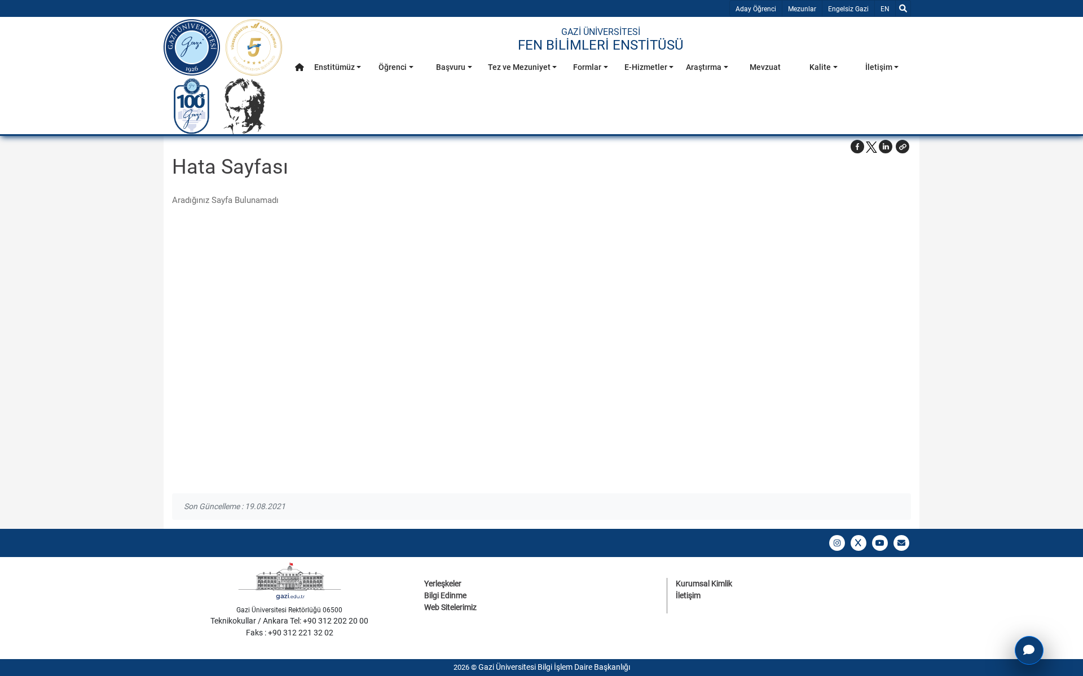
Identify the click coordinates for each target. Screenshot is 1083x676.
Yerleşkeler (442, 583)
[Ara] (903, 8)
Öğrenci (392, 67)
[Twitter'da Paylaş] (871, 146)
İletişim (878, 67)
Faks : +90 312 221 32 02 (289, 632)
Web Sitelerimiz (450, 607)
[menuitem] (299, 70)
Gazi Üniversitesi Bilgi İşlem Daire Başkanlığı (554, 666)
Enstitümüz (334, 67)
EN (887, 9)
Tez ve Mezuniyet (519, 67)
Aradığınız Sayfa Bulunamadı (225, 200)
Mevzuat (765, 67)
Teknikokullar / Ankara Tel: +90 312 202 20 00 (289, 620)
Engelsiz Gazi (848, 9)
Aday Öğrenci (756, 9)
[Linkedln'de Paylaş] (885, 146)
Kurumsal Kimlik (704, 583)
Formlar (587, 67)
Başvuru (450, 67)
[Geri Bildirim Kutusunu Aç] (1029, 650)
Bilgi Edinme (445, 595)
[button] (299, 67)
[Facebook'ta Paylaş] (857, 146)
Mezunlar (802, 9)
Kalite (820, 67)
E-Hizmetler (645, 67)
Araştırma (703, 67)
